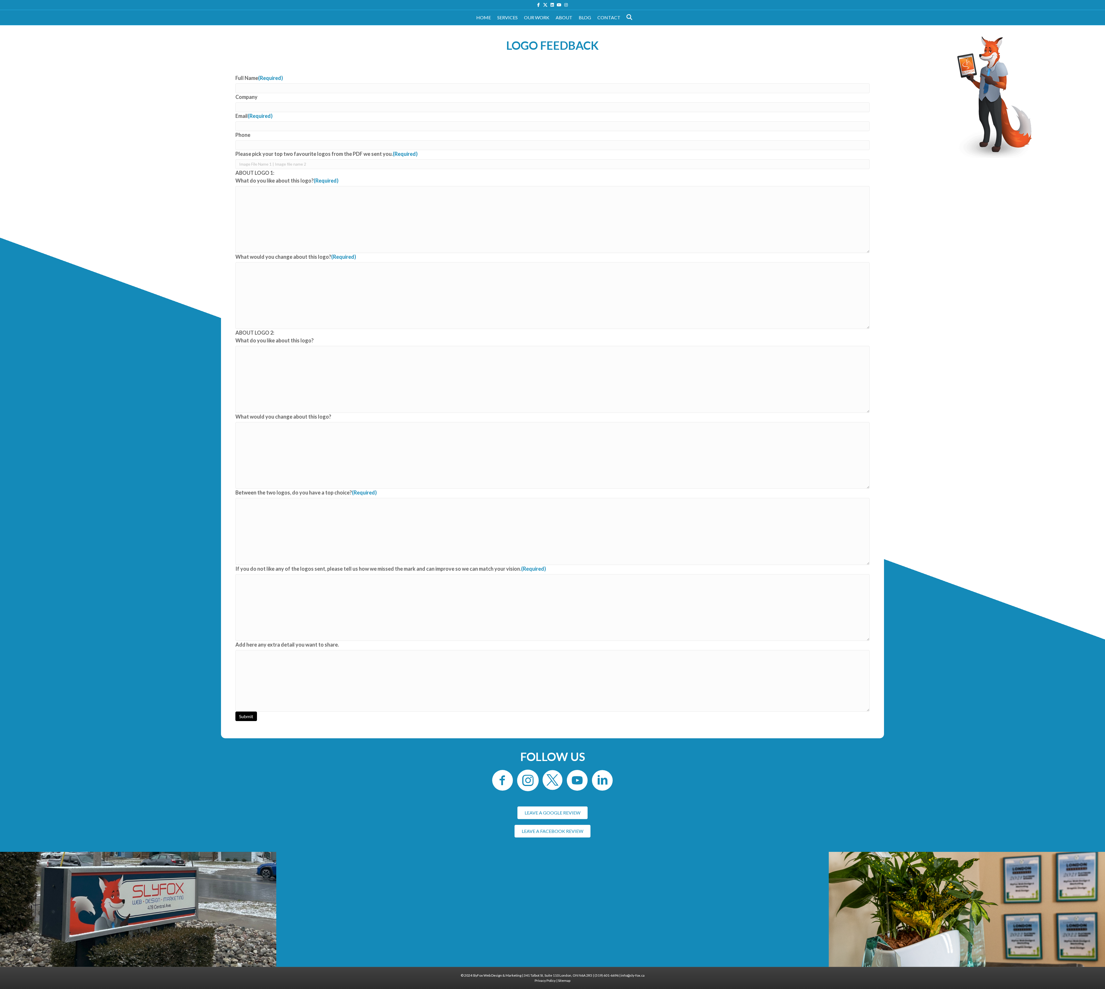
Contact (608, 17)
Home (483, 17)
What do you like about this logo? (286, 180)
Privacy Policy (545, 980)
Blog (585, 17)
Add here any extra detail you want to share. (287, 644)
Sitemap (564, 980)
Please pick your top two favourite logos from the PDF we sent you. (326, 154)
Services (507, 17)
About (564, 17)
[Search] (628, 17)
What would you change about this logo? (295, 257)
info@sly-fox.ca (633, 975)
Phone (242, 135)
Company (246, 97)
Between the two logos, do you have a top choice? (306, 492)
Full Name (259, 78)
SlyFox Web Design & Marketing (497, 975)
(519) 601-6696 (607, 975)
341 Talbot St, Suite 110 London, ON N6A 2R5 (558, 975)
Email (254, 116)
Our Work (536, 17)
